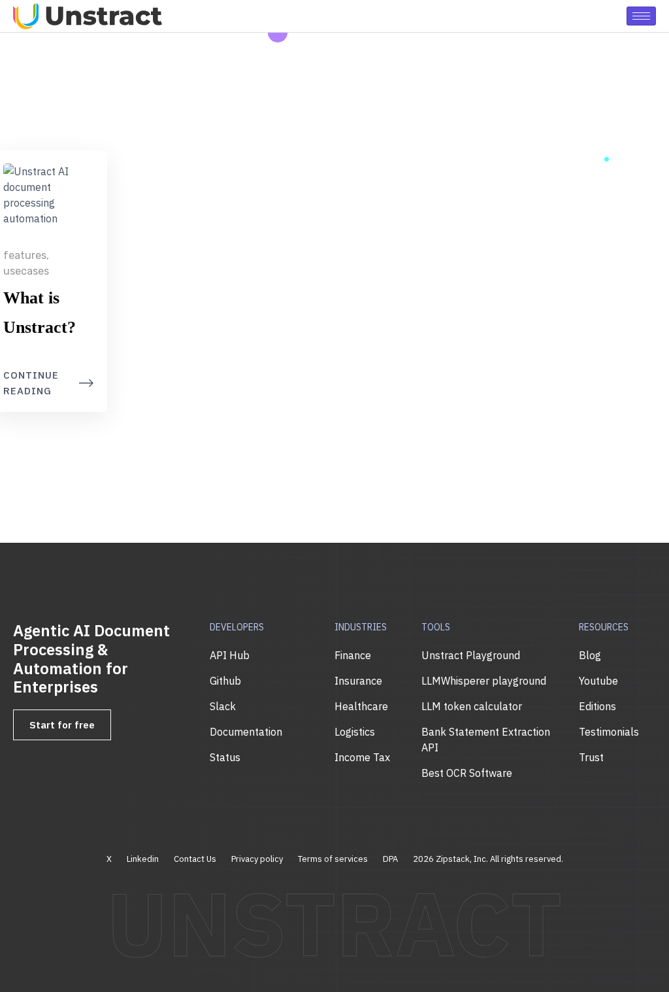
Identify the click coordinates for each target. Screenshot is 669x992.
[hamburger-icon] (641, 16)
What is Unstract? (39, 312)
